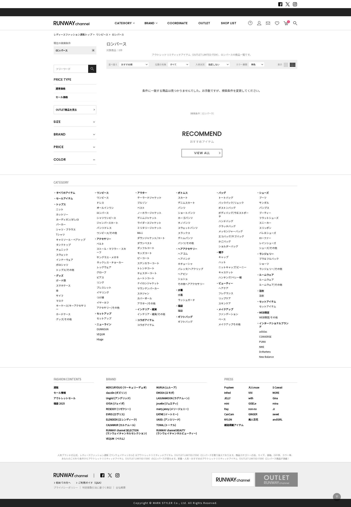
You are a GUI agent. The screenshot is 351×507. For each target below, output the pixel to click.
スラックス (184, 233)
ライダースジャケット (149, 222)
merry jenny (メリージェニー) (172, 409)
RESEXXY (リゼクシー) (118, 409)
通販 (56, 387)
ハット (222, 262)
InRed (227, 392)
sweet (276, 414)
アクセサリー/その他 (108, 307)
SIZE (57, 122)
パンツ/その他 (186, 243)
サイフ (59, 295)
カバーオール (144, 298)
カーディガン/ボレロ (67, 219)
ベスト (141, 207)
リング (100, 282)
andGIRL (277, 419)
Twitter (287, 4)
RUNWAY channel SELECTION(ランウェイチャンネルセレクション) (126, 431)
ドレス (100, 202)
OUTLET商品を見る (66, 109)
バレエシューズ (267, 233)
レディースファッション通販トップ (73, 34)
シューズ (264, 192)
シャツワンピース (106, 217)
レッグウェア (104, 267)
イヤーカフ (103, 302)
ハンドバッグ (226, 221)
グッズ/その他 (64, 319)
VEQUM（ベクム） (116, 438)
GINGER (252, 414)
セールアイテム (64, 198)
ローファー (265, 238)
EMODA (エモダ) (165, 392)
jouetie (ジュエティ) (167, 403)
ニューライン (104, 324)
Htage (100, 339)
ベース (222, 319)
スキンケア (225, 303)
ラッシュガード (186, 300)
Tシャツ (60, 234)
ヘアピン (183, 274)
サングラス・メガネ (108, 257)
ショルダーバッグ (228, 246)
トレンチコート (145, 268)
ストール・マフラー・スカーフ (111, 250)
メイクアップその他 (229, 324)
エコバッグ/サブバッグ (231, 236)
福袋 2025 (59, 403)
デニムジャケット (147, 217)
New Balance (266, 356)
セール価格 (62, 97)
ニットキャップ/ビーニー (232, 267)
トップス (61, 204)
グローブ (101, 272)
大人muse (253, 387)
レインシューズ (267, 243)
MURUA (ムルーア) (166, 387)
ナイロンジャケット (148, 283)
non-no (252, 409)
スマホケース (63, 285)
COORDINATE (177, 23)
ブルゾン (142, 202)
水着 (180, 290)
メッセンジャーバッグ (231, 231)
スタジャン (143, 293)
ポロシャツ (62, 264)
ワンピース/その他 (107, 233)
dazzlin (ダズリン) (116, 392)
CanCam (229, 414)
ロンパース (118, 34)
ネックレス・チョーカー (110, 262)
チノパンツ (184, 222)
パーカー (61, 224)
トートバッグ (226, 197)
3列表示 (286, 65)
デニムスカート (186, 202)
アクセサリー (104, 238)
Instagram (294, 4)
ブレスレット (104, 287)
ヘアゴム (183, 253)
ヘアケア (223, 288)
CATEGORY (123, 23)
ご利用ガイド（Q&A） (90, 482)
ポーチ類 (61, 280)
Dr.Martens (265, 351)
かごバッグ (225, 241)
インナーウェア (64, 259)
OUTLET (204, 23)
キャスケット (226, 272)
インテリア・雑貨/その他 (151, 314)
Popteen (229, 387)
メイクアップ (226, 309)
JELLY (227, 398)
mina (275, 403)
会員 (259, 23)
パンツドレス (104, 227)
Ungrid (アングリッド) (118, 398)
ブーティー (265, 212)
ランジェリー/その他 (270, 268)
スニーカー (265, 222)
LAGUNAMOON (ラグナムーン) (172, 398)
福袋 (180, 305)
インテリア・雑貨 (147, 309)
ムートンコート (145, 278)
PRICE (59, 147)
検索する (294, 23)
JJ (274, 409)
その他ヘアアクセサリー (191, 283)
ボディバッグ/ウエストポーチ (234, 214)
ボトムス (183, 192)
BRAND (150, 23)
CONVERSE (265, 336)
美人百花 (253, 419)
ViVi (250, 392)
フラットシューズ (268, 217)
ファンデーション (228, 314)
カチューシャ (185, 263)
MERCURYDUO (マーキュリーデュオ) (126, 387)
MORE (276, 392)
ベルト (100, 243)
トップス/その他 (65, 269)
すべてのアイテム (65, 192)
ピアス (100, 277)
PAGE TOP (337, 497)
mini (226, 403)
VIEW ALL (202, 153)
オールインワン (105, 207)
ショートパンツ (186, 212)
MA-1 (140, 233)
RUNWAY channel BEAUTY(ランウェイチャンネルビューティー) (176, 431)
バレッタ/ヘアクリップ (190, 268)
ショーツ (264, 263)
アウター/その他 (146, 303)
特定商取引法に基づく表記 (97, 487)
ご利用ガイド (250, 23)
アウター (142, 192)
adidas (263, 331)
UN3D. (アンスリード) (168, 419)
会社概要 (121, 487)
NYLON (228, 419)
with (250, 398)
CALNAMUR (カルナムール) (120, 425)
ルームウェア (266, 274)
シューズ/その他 (268, 248)
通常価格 (60, 88)
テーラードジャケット (149, 197)
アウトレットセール (65, 398)
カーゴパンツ (185, 217)
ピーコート (143, 258)
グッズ (59, 275)
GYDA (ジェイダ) (115, 403)
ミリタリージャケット (149, 227)
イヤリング (103, 292)
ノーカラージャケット (149, 212)
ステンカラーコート (148, 263)
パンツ (181, 207)
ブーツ (262, 197)
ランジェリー (266, 253)
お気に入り (277, 23)
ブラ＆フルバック (269, 258)
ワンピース (102, 34)
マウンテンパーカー (148, 288)
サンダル (264, 202)
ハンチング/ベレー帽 (230, 277)
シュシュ (183, 278)
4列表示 (292, 65)
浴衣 (261, 290)
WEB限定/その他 (268, 317)
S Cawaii (277, 387)
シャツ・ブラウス (66, 229)
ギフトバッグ (185, 316)
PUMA (262, 341)
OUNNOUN (102, 329)
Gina (275, 398)
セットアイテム (267, 301)
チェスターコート (147, 273)
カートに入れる (286, 22)
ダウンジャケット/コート (151, 238)
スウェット (62, 254)
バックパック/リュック (231, 202)
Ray (226, 409)
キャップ (223, 257)
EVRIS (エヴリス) (115, 414)
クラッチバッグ (227, 226)
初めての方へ (63, 482)
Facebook (280, 4)
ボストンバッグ (227, 207)
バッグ (222, 192)
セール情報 (60, 392)
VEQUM (101, 334)
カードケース (63, 314)
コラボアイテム (145, 320)
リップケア (225, 298)
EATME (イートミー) (167, 414)
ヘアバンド (184, 258)
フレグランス (226, 293)
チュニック (62, 249)
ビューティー (226, 283)
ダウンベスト (144, 243)
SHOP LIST (228, 23)
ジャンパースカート (107, 222)
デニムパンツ (185, 238)
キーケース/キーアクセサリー (71, 307)
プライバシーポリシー (66, 487)
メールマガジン (268, 23)
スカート (183, 197)
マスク (59, 300)
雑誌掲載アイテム (234, 425)
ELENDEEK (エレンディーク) (121, 419)
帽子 (221, 252)
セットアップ (104, 313)
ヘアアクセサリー (187, 248)
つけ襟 (100, 297)
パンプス (264, 207)
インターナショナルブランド (273, 324)
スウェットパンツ (188, 227)
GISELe (252, 403)
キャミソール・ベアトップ (70, 239)
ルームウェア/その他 (270, 284)
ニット (59, 209)
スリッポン (265, 227)
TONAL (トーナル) (166, 425)
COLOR (60, 160)
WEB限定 (264, 312)
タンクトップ (63, 244)
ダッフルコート (145, 248)
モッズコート (144, 253)
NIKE (261, 346)
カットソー (62, 214)
